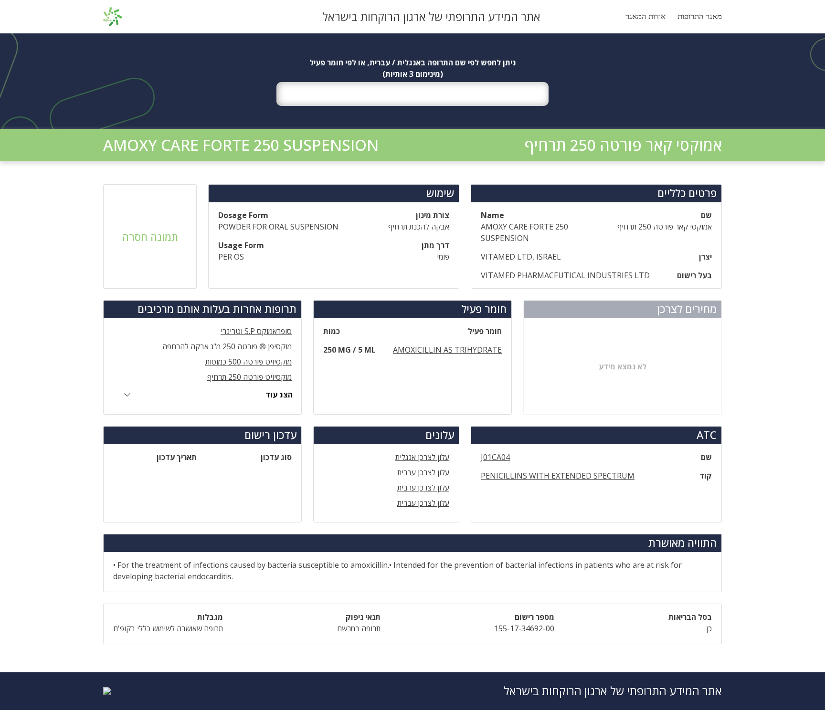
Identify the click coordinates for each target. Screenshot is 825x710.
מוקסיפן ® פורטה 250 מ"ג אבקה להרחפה (227, 346)
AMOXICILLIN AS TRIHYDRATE (447, 350)
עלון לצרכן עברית (423, 472)
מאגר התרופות (699, 16)
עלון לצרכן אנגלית (422, 457)
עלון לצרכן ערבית (423, 487)
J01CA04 (495, 457)
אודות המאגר (645, 16)
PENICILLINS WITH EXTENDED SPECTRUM (558, 475)
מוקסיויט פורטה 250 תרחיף (249, 377)
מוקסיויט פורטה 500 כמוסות (248, 361)
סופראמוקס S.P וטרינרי (256, 331)
